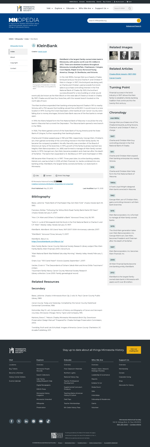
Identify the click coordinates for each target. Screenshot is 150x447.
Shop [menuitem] (121, 381)
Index (27, 39)
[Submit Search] (139, 20)
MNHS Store (73, 1)
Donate (82, 1)
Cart (130, 1)
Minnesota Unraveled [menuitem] (44, 399)
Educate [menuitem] (67, 360)
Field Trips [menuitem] (67, 399)
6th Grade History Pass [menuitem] (72, 407)
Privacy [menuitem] (60, 443)
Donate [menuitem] (121, 373)
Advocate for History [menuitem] (126, 385)
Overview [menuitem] (40, 365)
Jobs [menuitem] (93, 391)
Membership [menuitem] (123, 369)
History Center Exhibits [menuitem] (17, 377)
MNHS (11, 39)
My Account (120, 1)
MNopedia (19, 39)
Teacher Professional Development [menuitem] (71, 382)
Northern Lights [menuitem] (69, 373)
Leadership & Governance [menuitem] (101, 375)
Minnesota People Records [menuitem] (43, 370)
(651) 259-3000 (122, 425)
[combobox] (114, 20)
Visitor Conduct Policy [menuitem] (95, 443)
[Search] (129, 8)
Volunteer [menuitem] (95, 407)
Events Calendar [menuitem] (15, 381)
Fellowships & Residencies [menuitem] (101, 399)
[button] (50, 8)
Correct (48, 176)
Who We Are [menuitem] (97, 360)
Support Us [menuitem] (124, 360)
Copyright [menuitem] (14, 63)
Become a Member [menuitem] (16, 373)
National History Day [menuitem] (71, 377)
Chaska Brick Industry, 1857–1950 (122, 74)
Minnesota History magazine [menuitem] (43, 394)
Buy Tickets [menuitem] (13, 369)
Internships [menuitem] (95, 395)
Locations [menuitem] (12, 365)
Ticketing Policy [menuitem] (82, 443)
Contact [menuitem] (13, 68)
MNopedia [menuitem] (40, 403)
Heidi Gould (42, 52)
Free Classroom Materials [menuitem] (73, 369)
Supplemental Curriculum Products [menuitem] (73, 388)
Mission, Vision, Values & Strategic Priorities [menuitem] (100, 370)
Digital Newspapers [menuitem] (43, 385)
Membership (90, 1)
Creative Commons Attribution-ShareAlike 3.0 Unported (52, 184)
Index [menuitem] (13, 52)
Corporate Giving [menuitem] (125, 377)
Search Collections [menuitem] (43, 375)
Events (99, 1)
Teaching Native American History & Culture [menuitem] (73, 394)
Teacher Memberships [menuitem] (72, 403)
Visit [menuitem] (11, 360)
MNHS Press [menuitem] (41, 389)
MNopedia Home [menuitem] (16, 46)
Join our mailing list (133, 350)
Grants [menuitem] (94, 403)
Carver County (115, 78)
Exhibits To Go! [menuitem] (97, 383)
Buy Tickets (107, 1)
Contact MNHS (135, 425)
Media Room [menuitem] (96, 387)
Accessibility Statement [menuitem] (111, 443)
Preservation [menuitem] (41, 407)
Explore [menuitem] (40, 360)
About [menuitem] (12, 57)
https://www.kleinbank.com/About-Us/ (47, 241)
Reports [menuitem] (94, 379)
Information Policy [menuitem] (70, 443)
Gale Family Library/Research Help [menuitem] (44, 380)
